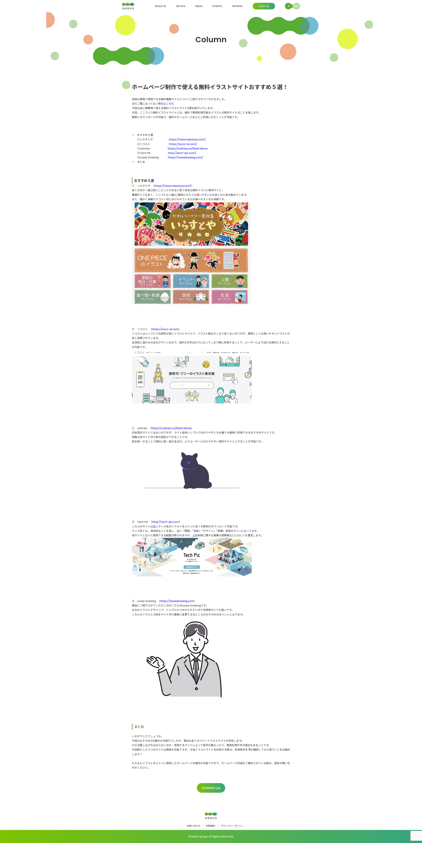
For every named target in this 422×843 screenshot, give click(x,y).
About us (160, 6)
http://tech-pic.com (165, 522)
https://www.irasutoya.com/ (187, 139)
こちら (170, 104)
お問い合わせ (193, 825)
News (198, 6)
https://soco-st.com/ (183, 144)
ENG (296, 6)
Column (217, 6)
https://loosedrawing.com (177, 601)
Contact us (211, 788)
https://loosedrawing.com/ (185, 157)
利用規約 (210, 825)
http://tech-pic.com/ (182, 153)
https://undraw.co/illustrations (188, 148)
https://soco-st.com (165, 329)
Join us (264, 6)
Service (180, 6)
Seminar (237, 6)
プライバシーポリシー (232, 825)
